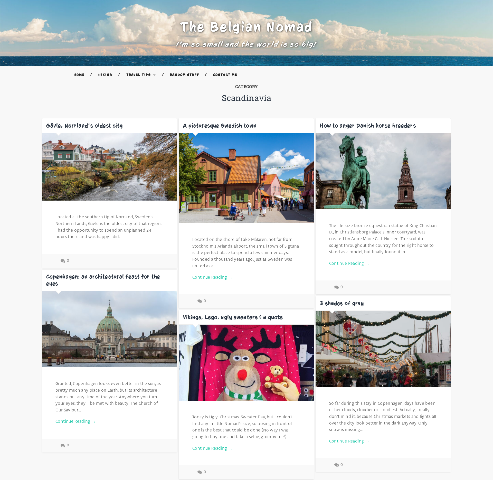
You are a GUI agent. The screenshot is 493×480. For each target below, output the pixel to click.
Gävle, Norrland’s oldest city (84, 125)
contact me (225, 74)
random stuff (184, 74)
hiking (105, 74)
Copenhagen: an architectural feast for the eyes (103, 280)
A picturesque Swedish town (220, 125)
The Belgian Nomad (246, 26)
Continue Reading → (212, 277)
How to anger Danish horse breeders (368, 125)
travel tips (138, 74)
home (79, 74)
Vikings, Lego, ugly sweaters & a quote (233, 317)
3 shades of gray (342, 303)
